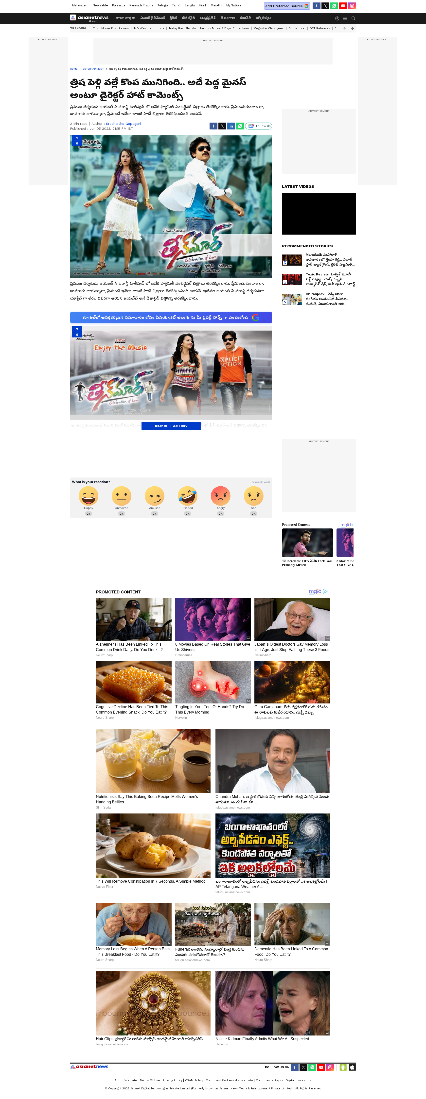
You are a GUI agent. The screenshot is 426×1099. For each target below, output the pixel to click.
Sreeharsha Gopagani (123, 124)
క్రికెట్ (173, 18)
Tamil (176, 5)
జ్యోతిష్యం (263, 18)
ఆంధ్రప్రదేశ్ (207, 18)
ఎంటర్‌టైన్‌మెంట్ (152, 18)
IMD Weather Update (148, 28)
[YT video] (343, 5)
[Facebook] (316, 5)
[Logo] (91, 18)
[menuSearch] (353, 18)
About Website (126, 1080)
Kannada (118, 5)
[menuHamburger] (345, 18)
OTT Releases (320, 28)
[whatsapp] (334, 5)
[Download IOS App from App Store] (352, 1067)
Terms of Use (150, 1080)
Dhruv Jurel (296, 28)
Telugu (162, 5)
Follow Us (263, 126)
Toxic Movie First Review (111, 28)
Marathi (216, 5)
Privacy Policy (172, 1080)
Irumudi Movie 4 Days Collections (224, 28)
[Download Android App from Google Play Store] (343, 1067)
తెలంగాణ (227, 18)
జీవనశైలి (188, 18)
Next (352, 28)
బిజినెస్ (245, 18)
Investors (304, 1080)
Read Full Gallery (171, 426)
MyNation (233, 5)
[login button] (338, 18)
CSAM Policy (194, 1080)
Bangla (189, 5)
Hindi (203, 5)
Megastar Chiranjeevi (269, 28)
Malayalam (80, 5)
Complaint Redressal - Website (229, 1080)
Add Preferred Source (284, 6)
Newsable (100, 5)
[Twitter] (325, 5)
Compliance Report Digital (275, 1080)
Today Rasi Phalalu (182, 28)
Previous (345, 28)
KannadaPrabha (141, 5)
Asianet (89, 1066)
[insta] (352, 5)
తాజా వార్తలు (125, 18)
